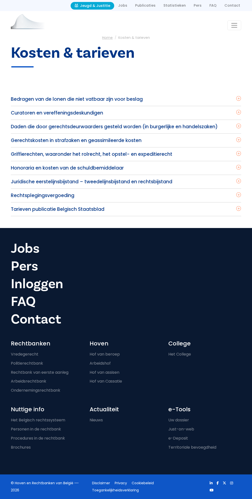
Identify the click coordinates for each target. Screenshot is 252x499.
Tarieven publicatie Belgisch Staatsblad (57, 209)
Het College (179, 354)
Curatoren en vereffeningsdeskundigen (57, 113)
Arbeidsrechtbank (28, 381)
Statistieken (174, 5)
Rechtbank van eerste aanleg (39, 372)
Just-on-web (181, 429)
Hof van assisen (104, 372)
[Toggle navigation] (234, 25)
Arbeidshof (100, 363)
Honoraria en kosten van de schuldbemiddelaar (67, 168)
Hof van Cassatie (106, 381)
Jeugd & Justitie (94, 5)
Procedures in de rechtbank (38, 438)
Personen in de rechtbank (36, 429)
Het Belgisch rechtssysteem (38, 420)
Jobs (122, 5)
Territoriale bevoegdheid (192, 447)
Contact (232, 5)
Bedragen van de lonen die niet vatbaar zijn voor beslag (77, 99)
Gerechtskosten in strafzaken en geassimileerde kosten (76, 140)
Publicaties (145, 5)
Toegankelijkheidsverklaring (115, 490)
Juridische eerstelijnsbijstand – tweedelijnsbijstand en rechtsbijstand (91, 181)
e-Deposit (178, 438)
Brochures (21, 447)
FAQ (213, 5)
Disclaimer (101, 483)
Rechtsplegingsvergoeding (42, 195)
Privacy (121, 483)
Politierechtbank (27, 363)
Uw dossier (178, 420)
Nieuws (96, 420)
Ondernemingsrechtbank (35, 390)
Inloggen (37, 284)
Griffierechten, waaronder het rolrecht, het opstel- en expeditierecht (91, 154)
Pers (198, 5)
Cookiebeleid (143, 483)
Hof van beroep (105, 354)
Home (107, 37)
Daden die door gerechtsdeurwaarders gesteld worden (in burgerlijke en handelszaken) (114, 126)
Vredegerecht (24, 354)
